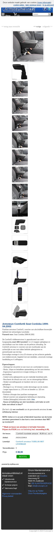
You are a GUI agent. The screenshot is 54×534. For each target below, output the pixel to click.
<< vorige (38, 25)
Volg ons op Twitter (35, 491)
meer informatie (44, 2)
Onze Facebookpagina (37, 493)
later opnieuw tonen (33, 5)
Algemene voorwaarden (12, 494)
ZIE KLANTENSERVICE (41, 483)
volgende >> (47, 25)
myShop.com (14, 464)
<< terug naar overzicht (11, 25)
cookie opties (19, 5)
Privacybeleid (7, 496)
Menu (8, 15)
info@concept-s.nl (39, 486)
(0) (18, 15)
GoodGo (43, 476)
